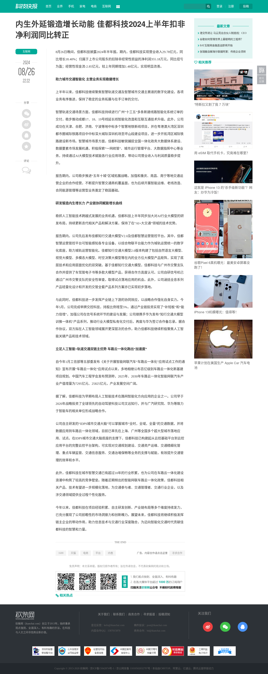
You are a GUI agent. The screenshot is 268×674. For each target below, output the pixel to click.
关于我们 (104, 614)
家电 (82, 6)
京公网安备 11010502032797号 (133, 668)
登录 (219, 6)
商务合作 (134, 614)
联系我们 (119, 614)
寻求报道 (149, 614)
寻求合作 (177, 553)
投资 (150, 307)
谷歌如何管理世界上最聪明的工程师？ (221, 39)
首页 (48, 6)
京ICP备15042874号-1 (102, 668)
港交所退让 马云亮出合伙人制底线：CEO (222, 33)
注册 (231, 6)
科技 (86, 52)
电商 (94, 6)
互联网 (106, 6)
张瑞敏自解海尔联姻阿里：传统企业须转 (222, 51)
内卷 (110, 553)
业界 (60, 6)
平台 (98, 553)
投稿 (246, 6)
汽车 (132, 362)
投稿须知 (164, 614)
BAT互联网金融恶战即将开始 (216, 45)
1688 (60, 553)
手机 (71, 6)
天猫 (73, 553)
